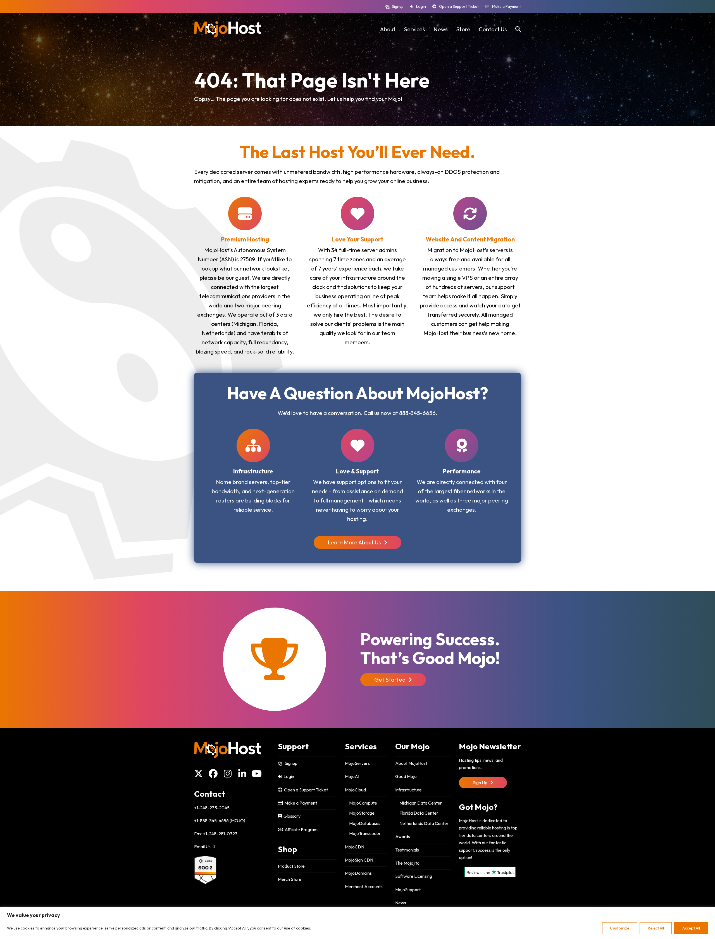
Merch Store (289, 879)
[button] (518, 29)
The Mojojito (407, 863)
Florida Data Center (418, 813)
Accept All (691, 928)
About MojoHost (411, 763)
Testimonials (407, 850)
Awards (402, 836)
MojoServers (357, 763)
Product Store (291, 866)
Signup (398, 6)
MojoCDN (354, 847)
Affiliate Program (300, 829)
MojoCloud (355, 790)
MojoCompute (363, 803)
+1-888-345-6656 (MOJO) (219, 820)
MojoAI (352, 776)
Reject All (656, 928)
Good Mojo (406, 776)
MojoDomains (358, 873)
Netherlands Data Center (424, 823)
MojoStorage (362, 813)
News (400, 902)
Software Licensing (413, 876)
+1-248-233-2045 (212, 807)
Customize (619, 928)
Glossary (291, 816)
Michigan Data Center (420, 803)
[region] (357, 923)
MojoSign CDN (359, 860)
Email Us (202, 846)
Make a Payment (506, 6)
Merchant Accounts (364, 886)
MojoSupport (408, 889)
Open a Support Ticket (459, 6)
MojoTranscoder (365, 833)
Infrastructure (408, 790)
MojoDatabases (364, 823)
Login (421, 6)
